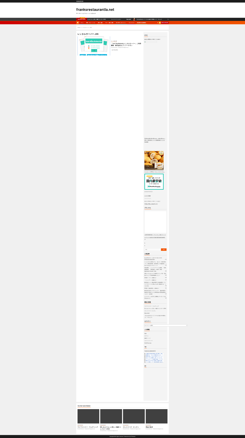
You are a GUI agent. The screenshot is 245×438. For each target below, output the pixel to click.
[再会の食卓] (156, 416)
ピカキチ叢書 (147, 195)
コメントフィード (148, 340)
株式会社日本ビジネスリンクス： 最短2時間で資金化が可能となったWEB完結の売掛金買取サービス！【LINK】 (155, 292)
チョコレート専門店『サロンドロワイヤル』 (154, 171)
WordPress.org (147, 343)
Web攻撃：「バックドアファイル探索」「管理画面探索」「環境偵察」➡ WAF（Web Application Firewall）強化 (155, 269)
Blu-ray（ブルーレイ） (121, 22)
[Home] (77, 23)
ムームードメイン (148, 191)
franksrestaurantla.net (95, 9)
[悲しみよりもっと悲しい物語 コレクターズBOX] (111, 416)
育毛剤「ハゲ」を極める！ (150, 277)
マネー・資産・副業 (109, 22)
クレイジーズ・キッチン (101, 19)
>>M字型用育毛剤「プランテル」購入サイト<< (155, 234)
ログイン (146, 335)
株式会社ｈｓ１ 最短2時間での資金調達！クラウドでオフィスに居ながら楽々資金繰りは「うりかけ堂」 (155, 284)
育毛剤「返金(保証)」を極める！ (151, 288)
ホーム (82, 22)
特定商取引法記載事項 (141, 22)
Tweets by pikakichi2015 (150, 351)
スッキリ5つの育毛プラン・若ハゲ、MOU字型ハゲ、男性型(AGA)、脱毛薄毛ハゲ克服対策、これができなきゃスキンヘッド (155, 263)
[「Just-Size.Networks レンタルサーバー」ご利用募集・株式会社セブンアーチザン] (94, 45)
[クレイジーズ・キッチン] (134, 416)
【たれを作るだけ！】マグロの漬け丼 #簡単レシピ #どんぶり (134, 19)
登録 (145, 333)
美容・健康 (100, 22)
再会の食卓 (114, 19)
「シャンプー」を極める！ (150, 280)
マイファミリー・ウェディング (159, 19)
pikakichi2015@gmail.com (123, 47)
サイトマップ (131, 22)
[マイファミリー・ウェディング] (88, 416)
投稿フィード (147, 338)
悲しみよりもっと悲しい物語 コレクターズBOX (155, 308)
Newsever (126, 436)
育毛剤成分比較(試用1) (149, 259)
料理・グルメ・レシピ (90, 22)
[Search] (157, 22)
